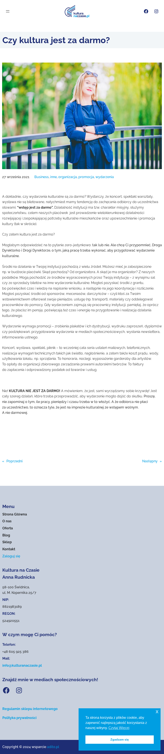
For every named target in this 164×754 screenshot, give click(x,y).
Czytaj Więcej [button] (118, 728)
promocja (86, 177)
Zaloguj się (11, 556)
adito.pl (53, 747)
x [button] (157, 711)
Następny (150, 461)
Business (41, 177)
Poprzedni (14, 461)
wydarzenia (104, 177)
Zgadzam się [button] (119, 739)
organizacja (67, 177)
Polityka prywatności (19, 718)
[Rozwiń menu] (7, 11)
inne (53, 177)
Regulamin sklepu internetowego (30, 709)
